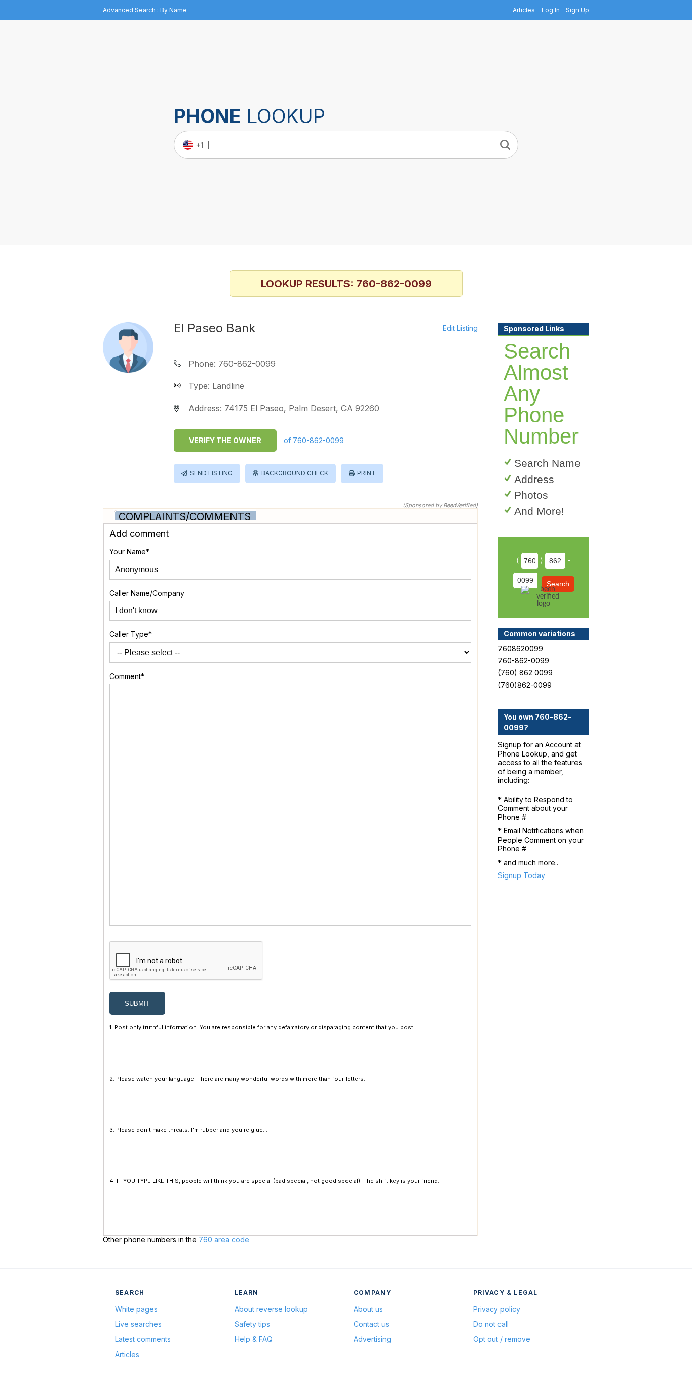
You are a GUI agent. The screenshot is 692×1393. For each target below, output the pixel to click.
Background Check (294, 473)
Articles (524, 10)
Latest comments (143, 1339)
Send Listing (211, 473)
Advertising (372, 1339)
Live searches (138, 1324)
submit (137, 1003)
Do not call (491, 1324)
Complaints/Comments (185, 516)
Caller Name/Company (146, 593)
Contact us (371, 1324)
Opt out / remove (501, 1339)
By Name (173, 10)
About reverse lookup (271, 1309)
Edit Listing (460, 328)
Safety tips (252, 1324)
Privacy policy (496, 1309)
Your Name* (129, 551)
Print (366, 473)
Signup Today (521, 875)
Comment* (126, 676)
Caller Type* (130, 634)
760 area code (224, 1239)
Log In (551, 10)
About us (368, 1309)
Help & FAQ (254, 1339)
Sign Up (577, 10)
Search (558, 584)
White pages (136, 1309)
